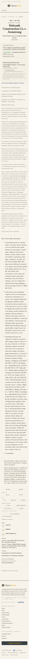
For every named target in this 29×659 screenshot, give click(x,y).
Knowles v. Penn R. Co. (20, 470)
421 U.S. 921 (19, 180)
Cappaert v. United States (18, 49)
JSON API (4, 638)
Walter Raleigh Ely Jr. (11, 533)
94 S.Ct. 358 (12, 377)
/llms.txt (4, 636)
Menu (5, 10)
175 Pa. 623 (7, 471)
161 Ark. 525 (7, 477)
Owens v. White (21, 385)
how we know (10, 54)
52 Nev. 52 (19, 286)
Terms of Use (5, 655)
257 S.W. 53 (15, 477)
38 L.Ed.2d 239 (21, 377)
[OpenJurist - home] (14, 5)
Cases (3, 608)
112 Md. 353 (14, 483)
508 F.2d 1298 (12, 194)
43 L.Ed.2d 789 (12, 182)
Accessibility (17, 650)
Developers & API (6, 634)
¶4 (4, 453)
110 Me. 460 (19, 479)
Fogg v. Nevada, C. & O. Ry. (13, 259)
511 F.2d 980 (22, 178)
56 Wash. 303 (23, 468)
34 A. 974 (13, 471)
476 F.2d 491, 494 (18, 373)
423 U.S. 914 (9, 196)
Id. (20, 269)
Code (3, 610)
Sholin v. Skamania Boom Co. (11, 468)
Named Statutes (6, 621)
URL (5, 500)
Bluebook (23, 500)
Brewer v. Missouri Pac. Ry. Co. (18, 475)
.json (9, 570)
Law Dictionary (5, 612)
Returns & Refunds (13, 652)
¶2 (4, 291)
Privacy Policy (14, 655)
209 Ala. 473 (19, 473)
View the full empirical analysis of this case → (13, 83)
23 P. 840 (14, 262)
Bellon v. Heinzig (14, 389)
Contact (4, 652)
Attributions (23, 652)
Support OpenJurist (14, 643)
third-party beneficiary (7, 562)
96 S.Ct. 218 (16, 196)
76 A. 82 (20, 483)
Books (3, 625)
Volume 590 (11, 16)
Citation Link (13, 500)
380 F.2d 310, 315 (10, 387)
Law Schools (5, 619)
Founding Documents (7, 623)
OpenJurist (4, 16)
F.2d (16, 16)
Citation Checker (6, 627)
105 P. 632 (7, 470)
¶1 (4, 242)
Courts (3, 617)
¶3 (4, 336)
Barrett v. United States (14, 47)
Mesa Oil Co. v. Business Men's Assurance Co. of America (16, 370)
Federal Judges (6, 614)
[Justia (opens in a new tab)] (21, 602)
